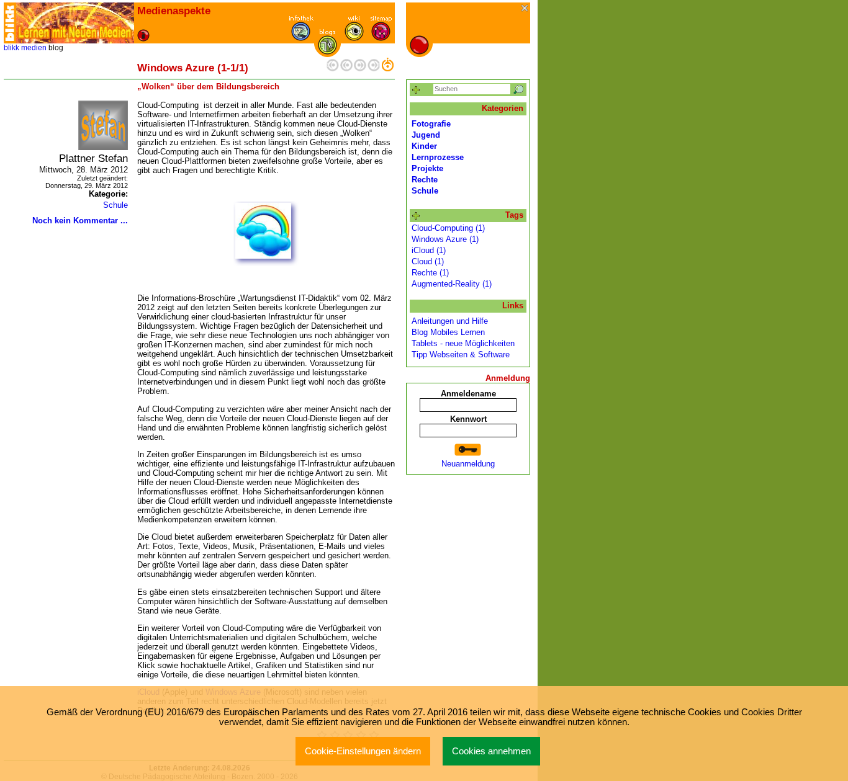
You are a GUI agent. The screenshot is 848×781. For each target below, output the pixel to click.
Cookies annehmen (491, 751)
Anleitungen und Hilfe (450, 321)
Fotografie (431, 123)
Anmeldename (468, 393)
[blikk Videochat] (10, 22)
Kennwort (468, 419)
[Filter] (416, 90)
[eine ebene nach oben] (387, 68)
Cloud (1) (428, 261)
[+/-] (416, 216)
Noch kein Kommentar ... (80, 220)
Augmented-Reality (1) (452, 283)
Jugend (426, 135)
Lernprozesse (438, 157)
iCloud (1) (429, 250)
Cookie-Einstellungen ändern (363, 751)
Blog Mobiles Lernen (448, 332)
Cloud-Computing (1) (448, 228)
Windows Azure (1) (445, 239)
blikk (11, 47)
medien (34, 47)
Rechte (425, 179)
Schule (115, 205)
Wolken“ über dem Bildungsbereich (208, 86)
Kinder (424, 146)
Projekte (427, 168)
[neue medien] (75, 22)
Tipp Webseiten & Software (461, 354)
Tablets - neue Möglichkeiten (463, 343)
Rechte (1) (430, 272)
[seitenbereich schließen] (525, 9)
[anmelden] (468, 450)
